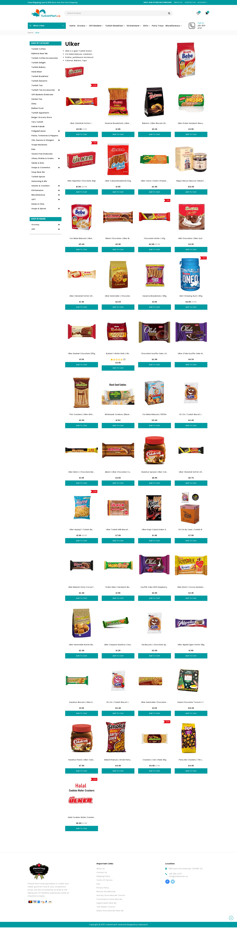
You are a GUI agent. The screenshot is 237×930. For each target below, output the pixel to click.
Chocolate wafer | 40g (154, 238)
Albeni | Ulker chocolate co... (118, 472)
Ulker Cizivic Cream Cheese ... (154, 181)
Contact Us (102, 872)
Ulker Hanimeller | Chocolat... (118, 296)
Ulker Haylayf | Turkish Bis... (81, 529)
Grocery (35, 224)
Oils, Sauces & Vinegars (42, 140)
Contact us (190, 2)
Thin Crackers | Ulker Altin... (81, 414)
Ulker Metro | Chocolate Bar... (81, 472)
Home (30, 32)
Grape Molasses (39, 144)
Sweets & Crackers (40, 186)
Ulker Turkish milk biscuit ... (118, 529)
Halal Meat (36, 72)
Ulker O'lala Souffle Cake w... (191, 353)
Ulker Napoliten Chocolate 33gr (81, 181)
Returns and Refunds (106, 891)
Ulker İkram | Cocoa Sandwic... (191, 587)
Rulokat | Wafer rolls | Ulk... (118, 353)
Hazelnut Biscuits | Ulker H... (81, 702)
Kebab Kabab (38, 126)
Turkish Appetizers (40, 113)
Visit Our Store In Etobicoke (158, 2)
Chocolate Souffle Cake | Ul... (154, 353)
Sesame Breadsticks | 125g (155, 296)
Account (202, 2)
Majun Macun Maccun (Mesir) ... (191, 181)
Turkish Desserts (39, 81)
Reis (33, 149)
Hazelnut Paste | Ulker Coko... (81, 760)
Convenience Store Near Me (109, 899)
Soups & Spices (38, 208)
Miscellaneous (38, 195)
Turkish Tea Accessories (43, 90)
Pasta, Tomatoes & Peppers (44, 135)
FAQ (98, 884)
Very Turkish (37, 122)
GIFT (33, 199)
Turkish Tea (37, 85)
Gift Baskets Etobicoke (42, 94)
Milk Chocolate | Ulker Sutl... (190, 238)
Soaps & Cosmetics (40, 167)
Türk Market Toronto (106, 907)
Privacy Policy (103, 887)
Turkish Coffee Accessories (44, 58)
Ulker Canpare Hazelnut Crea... (118, 644)
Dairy (33, 103)
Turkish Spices (38, 176)
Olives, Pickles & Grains (42, 158)
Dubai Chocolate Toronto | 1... (191, 702)
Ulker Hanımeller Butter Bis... (81, 644)
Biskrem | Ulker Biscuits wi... (154, 123)
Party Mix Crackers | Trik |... (191, 760)
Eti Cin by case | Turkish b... (191, 529)
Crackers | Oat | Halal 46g (154, 760)
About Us (101, 868)
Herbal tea (36, 99)
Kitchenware (37, 190)
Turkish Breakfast (39, 76)
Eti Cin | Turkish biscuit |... (191, 414)
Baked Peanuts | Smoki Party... (118, 760)
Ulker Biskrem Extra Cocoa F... (81, 587)
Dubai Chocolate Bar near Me (110, 910)
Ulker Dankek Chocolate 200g (81, 353)
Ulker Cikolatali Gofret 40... (81, 296)
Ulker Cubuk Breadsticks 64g (118, 181)
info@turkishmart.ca (178, 876)
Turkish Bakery (38, 67)
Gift (33, 229)
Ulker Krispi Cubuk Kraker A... (154, 529)
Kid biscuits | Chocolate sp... (154, 644)
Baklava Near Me (39, 53)
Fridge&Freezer (38, 131)
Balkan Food (37, 108)
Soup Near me (38, 172)
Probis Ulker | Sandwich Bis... (118, 587)
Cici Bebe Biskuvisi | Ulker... (81, 238)
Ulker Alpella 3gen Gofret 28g (191, 644)
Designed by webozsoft (137, 924)
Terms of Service (105, 880)
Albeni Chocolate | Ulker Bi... (118, 238)
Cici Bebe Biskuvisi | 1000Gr (154, 414)
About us (178, 2)
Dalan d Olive (37, 204)
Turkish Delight (38, 62)
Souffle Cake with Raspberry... (154, 587)
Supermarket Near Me (107, 903)
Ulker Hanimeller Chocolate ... (154, 702)
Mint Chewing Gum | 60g (191, 296)
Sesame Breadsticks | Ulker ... (118, 123)
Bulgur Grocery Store (41, 117)
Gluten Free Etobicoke (42, 154)
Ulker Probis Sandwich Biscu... (191, 123)
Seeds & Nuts (37, 163)
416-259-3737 (175, 874)
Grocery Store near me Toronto (111, 895)
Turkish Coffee (38, 49)
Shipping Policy (103, 876)
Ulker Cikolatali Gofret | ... (81, 123)
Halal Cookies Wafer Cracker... (81, 817)
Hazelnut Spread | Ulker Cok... (154, 472)
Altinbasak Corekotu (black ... (118, 414)
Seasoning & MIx (39, 181)
